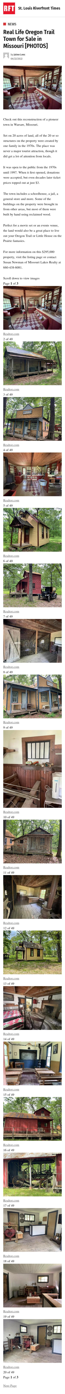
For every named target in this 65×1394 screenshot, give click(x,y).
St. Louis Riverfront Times (39, 8)
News (12, 24)
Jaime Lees (19, 54)
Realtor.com (11, 334)
